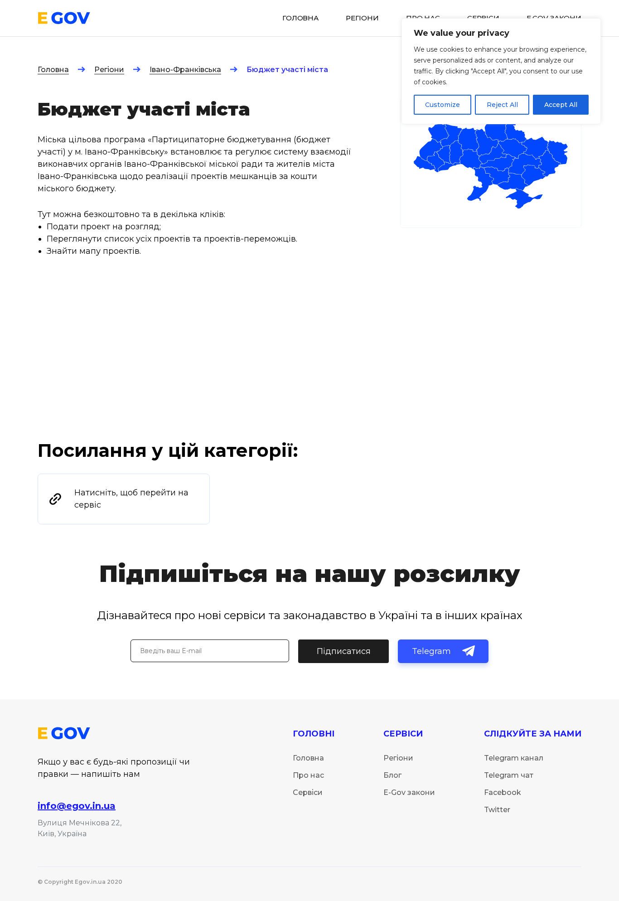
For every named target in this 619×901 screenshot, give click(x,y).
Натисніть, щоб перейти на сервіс (131, 499)
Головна (53, 69)
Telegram (431, 651)
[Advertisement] (309, 370)
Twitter (497, 809)
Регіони (109, 69)
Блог (392, 775)
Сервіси (308, 792)
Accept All (560, 105)
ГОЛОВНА (300, 18)
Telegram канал (513, 758)
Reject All (502, 105)
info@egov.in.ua (77, 805)
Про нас (308, 775)
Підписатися (344, 651)
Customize (442, 105)
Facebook (502, 792)
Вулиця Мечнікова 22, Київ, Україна (79, 828)
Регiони (362, 18)
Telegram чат (508, 775)
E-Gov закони (409, 792)
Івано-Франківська (185, 69)
